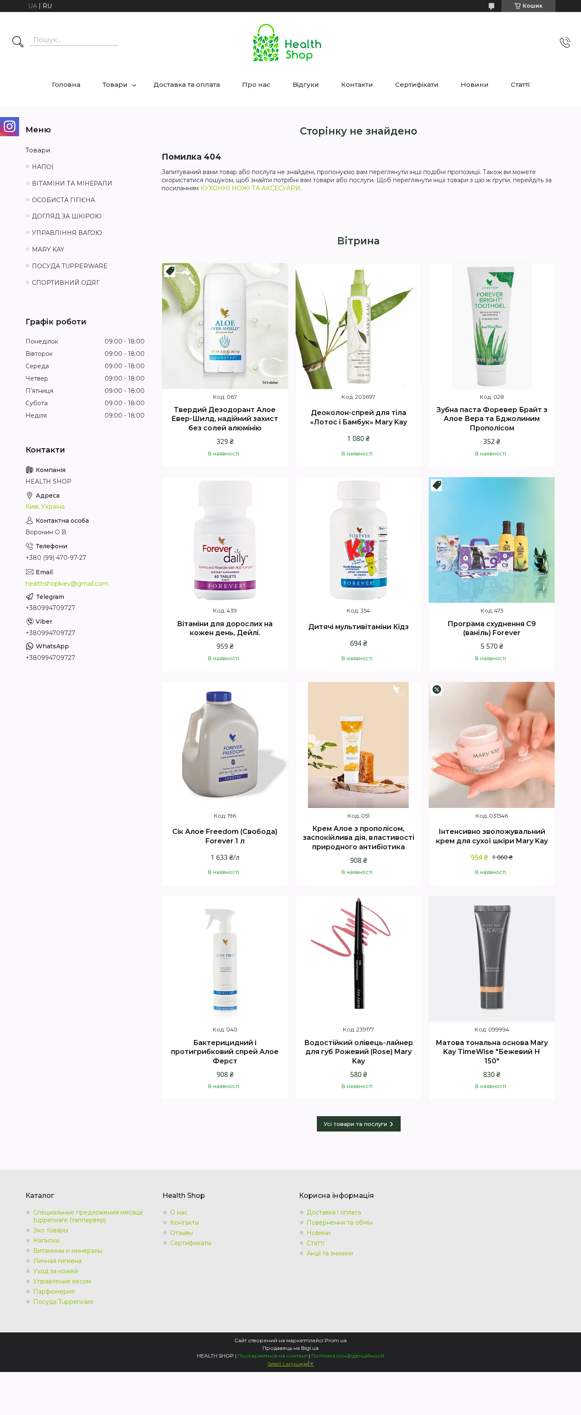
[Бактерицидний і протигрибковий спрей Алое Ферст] (225, 959)
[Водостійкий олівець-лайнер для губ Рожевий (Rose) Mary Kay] (359, 959)
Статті (520, 84)
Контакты (184, 1222)
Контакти (357, 84)
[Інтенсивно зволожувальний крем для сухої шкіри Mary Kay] (492, 745)
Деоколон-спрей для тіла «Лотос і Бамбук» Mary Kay (358, 417)
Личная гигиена (57, 1261)
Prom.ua (336, 1340)
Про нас (256, 84)
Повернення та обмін (340, 1222)
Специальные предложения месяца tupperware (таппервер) (87, 1216)
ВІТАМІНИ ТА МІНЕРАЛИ (72, 183)
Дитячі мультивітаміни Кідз (358, 627)
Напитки (46, 1240)
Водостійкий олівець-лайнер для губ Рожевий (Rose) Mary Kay (358, 1052)
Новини (475, 84)
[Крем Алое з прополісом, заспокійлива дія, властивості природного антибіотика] (359, 745)
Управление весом (62, 1281)
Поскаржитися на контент (273, 1355)
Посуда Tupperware (63, 1302)
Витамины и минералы (67, 1251)
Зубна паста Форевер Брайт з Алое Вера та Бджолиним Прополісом (491, 419)
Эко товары (50, 1230)
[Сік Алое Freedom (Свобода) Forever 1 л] (225, 745)
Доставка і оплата (334, 1212)
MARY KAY (48, 249)
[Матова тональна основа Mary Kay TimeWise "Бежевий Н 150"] (492, 959)
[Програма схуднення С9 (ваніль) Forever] (492, 540)
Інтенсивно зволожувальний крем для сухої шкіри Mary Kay (492, 836)
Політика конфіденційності (347, 1355)
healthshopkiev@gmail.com (67, 583)
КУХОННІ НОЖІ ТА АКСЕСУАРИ (250, 188)
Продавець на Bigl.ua (290, 1348)
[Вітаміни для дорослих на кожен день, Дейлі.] (225, 540)
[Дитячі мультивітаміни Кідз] (359, 540)
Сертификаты (190, 1243)
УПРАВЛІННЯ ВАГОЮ (67, 233)
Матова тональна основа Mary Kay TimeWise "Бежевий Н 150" (492, 1052)
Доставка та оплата (187, 84)
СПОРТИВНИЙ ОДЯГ (66, 282)
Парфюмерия (53, 1291)
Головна (66, 84)
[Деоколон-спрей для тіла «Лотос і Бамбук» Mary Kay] (359, 326)
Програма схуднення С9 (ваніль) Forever (491, 628)
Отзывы (181, 1233)
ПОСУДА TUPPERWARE (70, 266)
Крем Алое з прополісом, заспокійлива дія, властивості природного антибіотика (358, 838)
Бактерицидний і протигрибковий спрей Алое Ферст (225, 1052)
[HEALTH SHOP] (287, 42)
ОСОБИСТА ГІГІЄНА (63, 200)
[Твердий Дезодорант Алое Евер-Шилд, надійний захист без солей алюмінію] (225, 326)
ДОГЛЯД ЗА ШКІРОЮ (67, 216)
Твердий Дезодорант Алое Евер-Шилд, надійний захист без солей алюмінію (224, 419)
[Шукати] (18, 42)
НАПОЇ (43, 167)
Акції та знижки (330, 1253)
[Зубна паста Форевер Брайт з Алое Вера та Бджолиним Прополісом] (492, 326)
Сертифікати (417, 84)
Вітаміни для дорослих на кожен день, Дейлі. (225, 628)
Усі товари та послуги (355, 1123)
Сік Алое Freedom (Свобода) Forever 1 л (224, 836)
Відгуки (306, 84)
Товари (115, 84)
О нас (179, 1212)
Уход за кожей (55, 1271)
